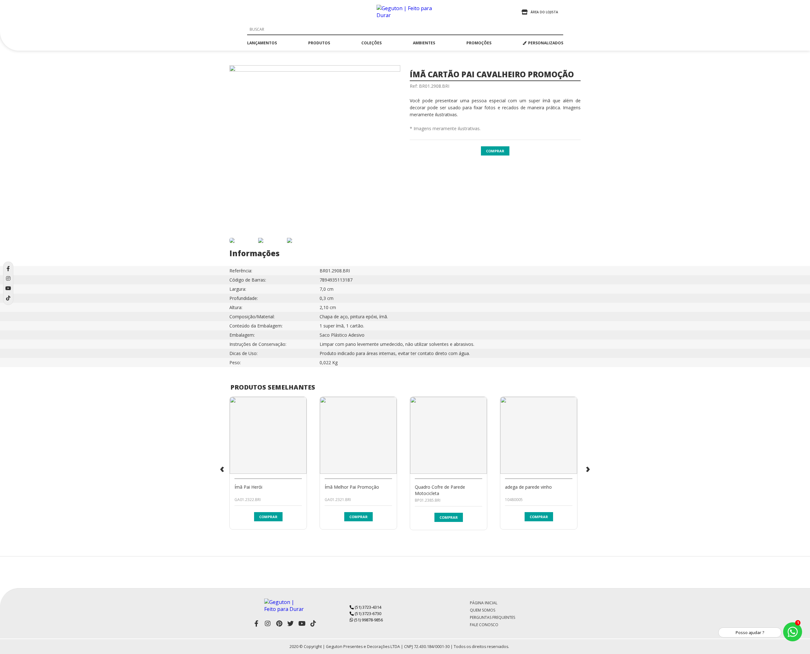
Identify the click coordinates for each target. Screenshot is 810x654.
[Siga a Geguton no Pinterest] (279, 623)
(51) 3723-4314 (367, 607)
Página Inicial (483, 603)
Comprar (495, 151)
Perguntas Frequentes (492, 617)
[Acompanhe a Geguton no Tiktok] (313, 623)
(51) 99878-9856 (368, 620)
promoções (478, 43)
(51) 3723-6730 (367, 613)
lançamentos (262, 43)
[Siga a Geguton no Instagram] (267, 623)
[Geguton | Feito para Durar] (405, 12)
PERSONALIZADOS (545, 43)
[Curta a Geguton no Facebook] (256, 623)
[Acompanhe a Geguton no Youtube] (302, 623)
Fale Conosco (484, 624)
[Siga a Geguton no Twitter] (290, 623)
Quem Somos (482, 610)
